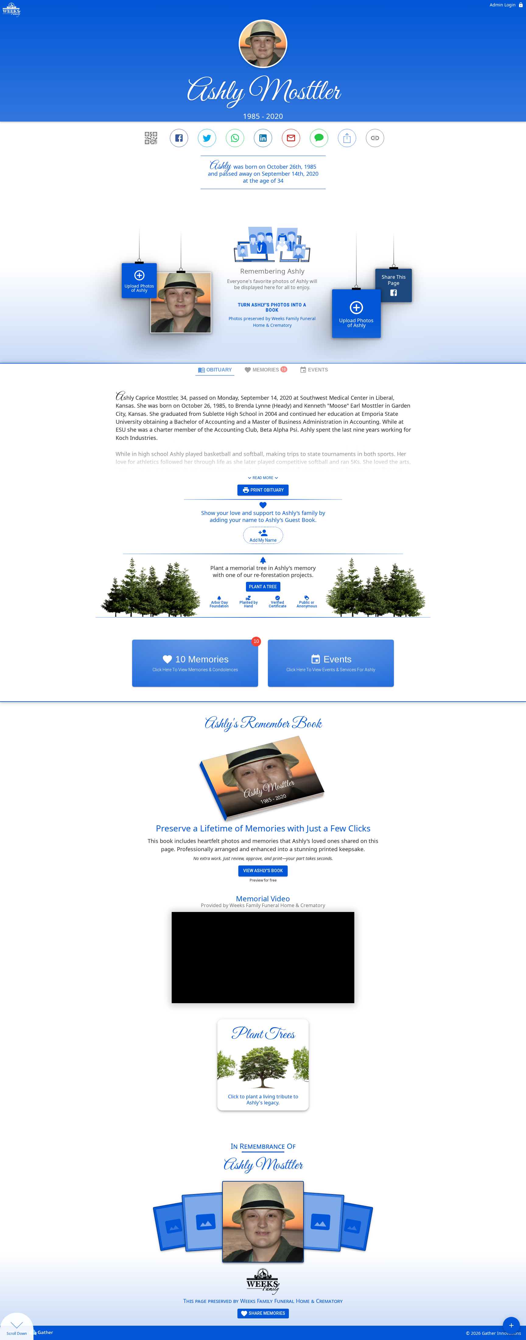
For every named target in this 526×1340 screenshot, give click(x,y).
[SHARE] (347, 138)
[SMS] (319, 138)
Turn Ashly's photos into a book (272, 307)
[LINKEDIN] (263, 138)
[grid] (263, 286)
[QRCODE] (151, 138)
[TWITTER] (207, 138)
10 (256, 641)
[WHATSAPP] (235, 138)
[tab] (214, 370)
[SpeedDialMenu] (511, 1325)
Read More (263, 478)
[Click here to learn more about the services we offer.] (263, 1282)
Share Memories (266, 1313)
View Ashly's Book (263, 870)
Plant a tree (263, 586)
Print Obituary (267, 490)
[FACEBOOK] (179, 138)
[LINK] (375, 138)
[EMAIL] (291, 138)
